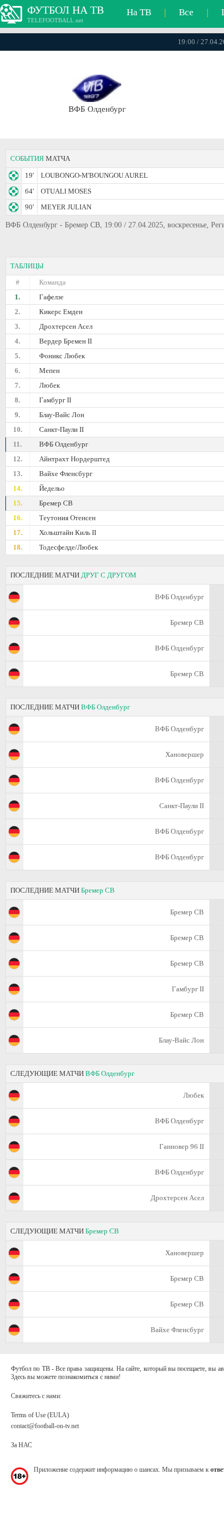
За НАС (21, 1445)
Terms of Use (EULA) (40, 1415)
